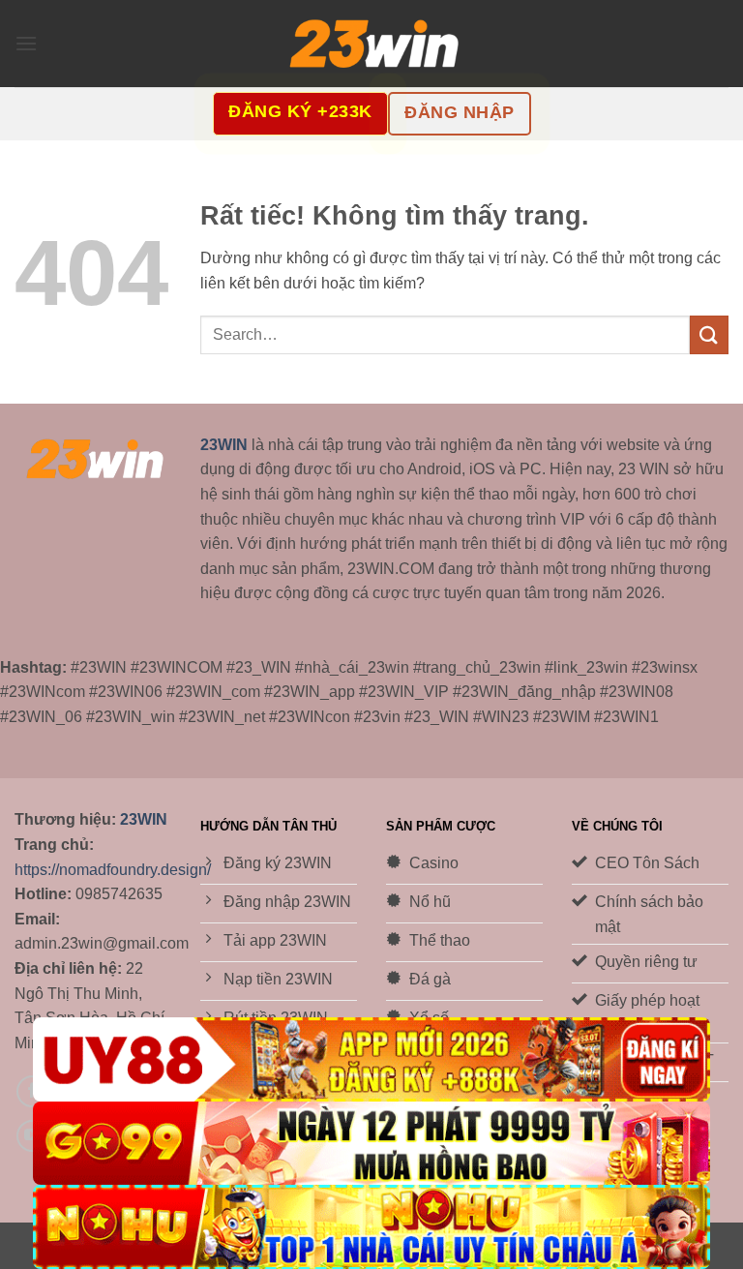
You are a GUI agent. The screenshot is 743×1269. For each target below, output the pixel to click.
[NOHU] (371, 1227)
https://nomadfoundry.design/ (113, 869)
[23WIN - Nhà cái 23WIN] (371, 44)
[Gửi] (709, 334)
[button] (26, 43)
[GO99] (371, 1144)
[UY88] (371, 1059)
